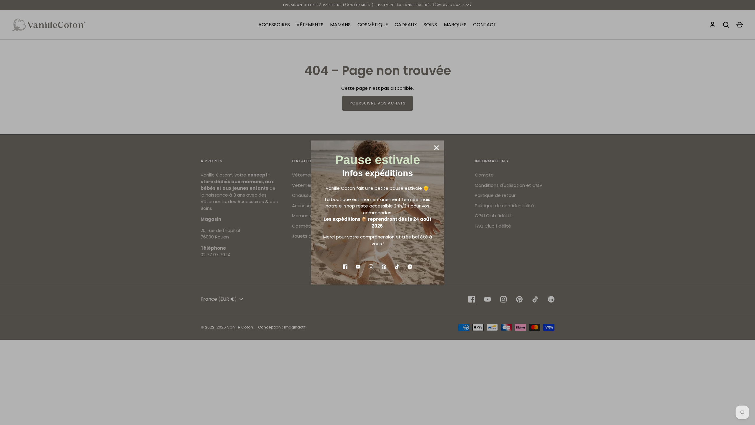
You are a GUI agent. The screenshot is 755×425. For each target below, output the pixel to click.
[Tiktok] (396, 266)
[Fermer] (436, 147)
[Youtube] (358, 266)
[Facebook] (345, 266)
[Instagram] (371, 266)
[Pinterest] (384, 266)
